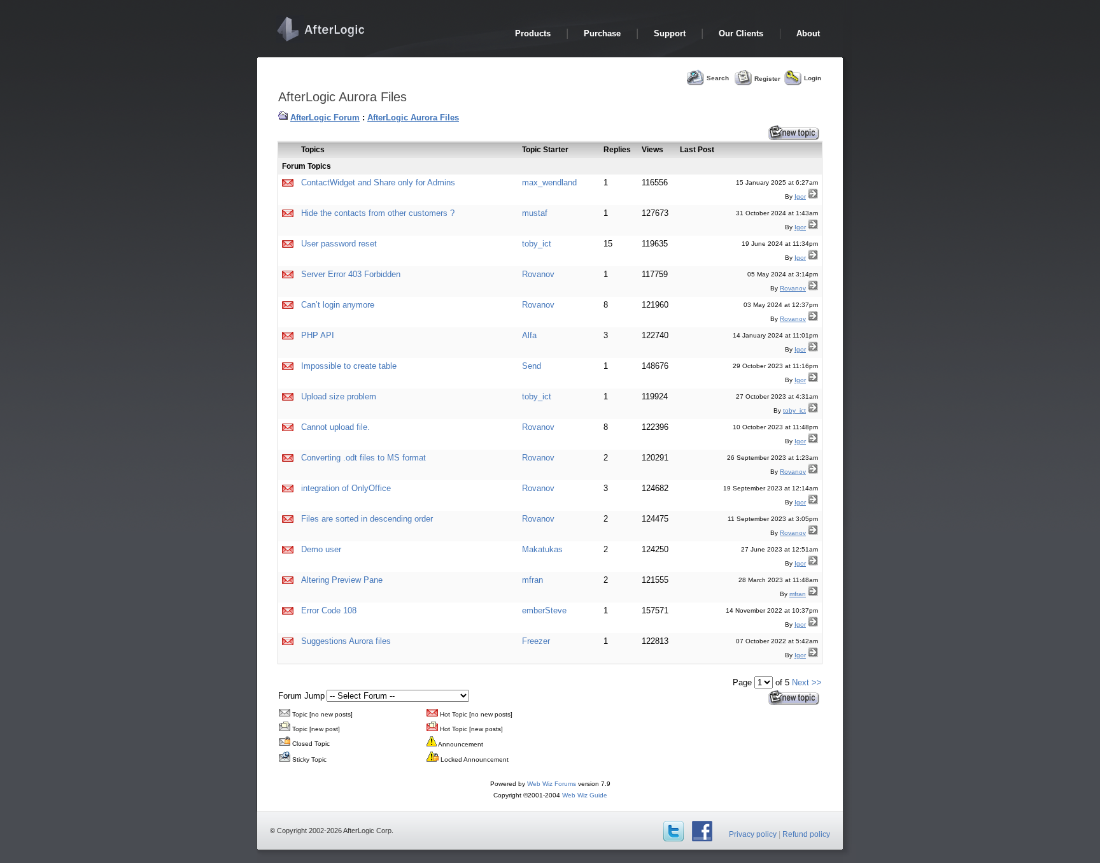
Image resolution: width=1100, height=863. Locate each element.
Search (718, 78)
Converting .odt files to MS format (363, 457)
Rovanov (538, 274)
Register (767, 78)
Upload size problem (338, 396)
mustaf (534, 213)
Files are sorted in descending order (367, 519)
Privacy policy (753, 834)
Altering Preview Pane (342, 580)
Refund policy (806, 834)
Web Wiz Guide (584, 795)
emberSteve (544, 610)
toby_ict (536, 243)
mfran (532, 580)
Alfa (529, 335)
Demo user (321, 549)
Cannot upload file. (335, 427)
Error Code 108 (328, 610)
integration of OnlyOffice (346, 488)
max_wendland (549, 182)
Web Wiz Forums (551, 783)
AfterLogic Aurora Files (413, 117)
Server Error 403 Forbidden (350, 274)
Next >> (807, 682)
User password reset (339, 243)
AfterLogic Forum (325, 117)
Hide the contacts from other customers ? (378, 213)
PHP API (317, 335)
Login (812, 78)
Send (531, 366)
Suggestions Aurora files (346, 641)
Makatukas (542, 549)
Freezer (536, 641)
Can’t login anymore (337, 305)
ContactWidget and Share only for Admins (378, 182)
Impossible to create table (349, 366)
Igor (800, 196)
